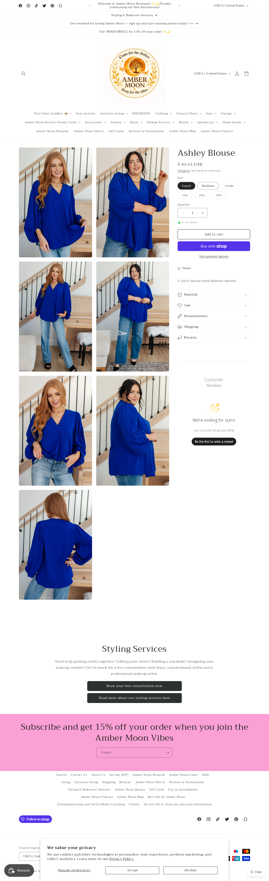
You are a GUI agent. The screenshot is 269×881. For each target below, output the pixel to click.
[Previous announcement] (89, 6)
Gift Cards (156, 789)
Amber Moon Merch (150, 782)
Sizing (65, 782)
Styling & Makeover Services (89, 789)
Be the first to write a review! (214, 442)
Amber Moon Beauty (130, 789)
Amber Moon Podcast (97, 796)
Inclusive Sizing (86, 782)
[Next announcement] (179, 6)
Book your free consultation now (134, 686)
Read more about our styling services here (134, 698)
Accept (132, 870)
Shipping (184, 171)
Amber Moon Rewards (148, 774)
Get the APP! (118, 774)
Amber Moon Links (183, 774)
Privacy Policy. (121, 859)
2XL (204, 196)
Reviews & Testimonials (186, 782)
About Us (98, 774)
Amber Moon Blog (130, 796)
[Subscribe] (167, 752)
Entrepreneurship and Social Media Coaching (91, 804)
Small (186, 185)
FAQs (206, 774)
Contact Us (79, 774)
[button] (23, 73)
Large (231, 186)
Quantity (184, 205)
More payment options (213, 256)
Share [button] (186, 268)
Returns (125, 782)
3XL (221, 196)
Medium (208, 185)
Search (61, 774)
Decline (191, 870)
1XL (187, 196)
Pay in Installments (183, 789)
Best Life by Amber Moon (166, 796)
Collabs (134, 804)
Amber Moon (37, 871)
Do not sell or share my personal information (178, 804)
